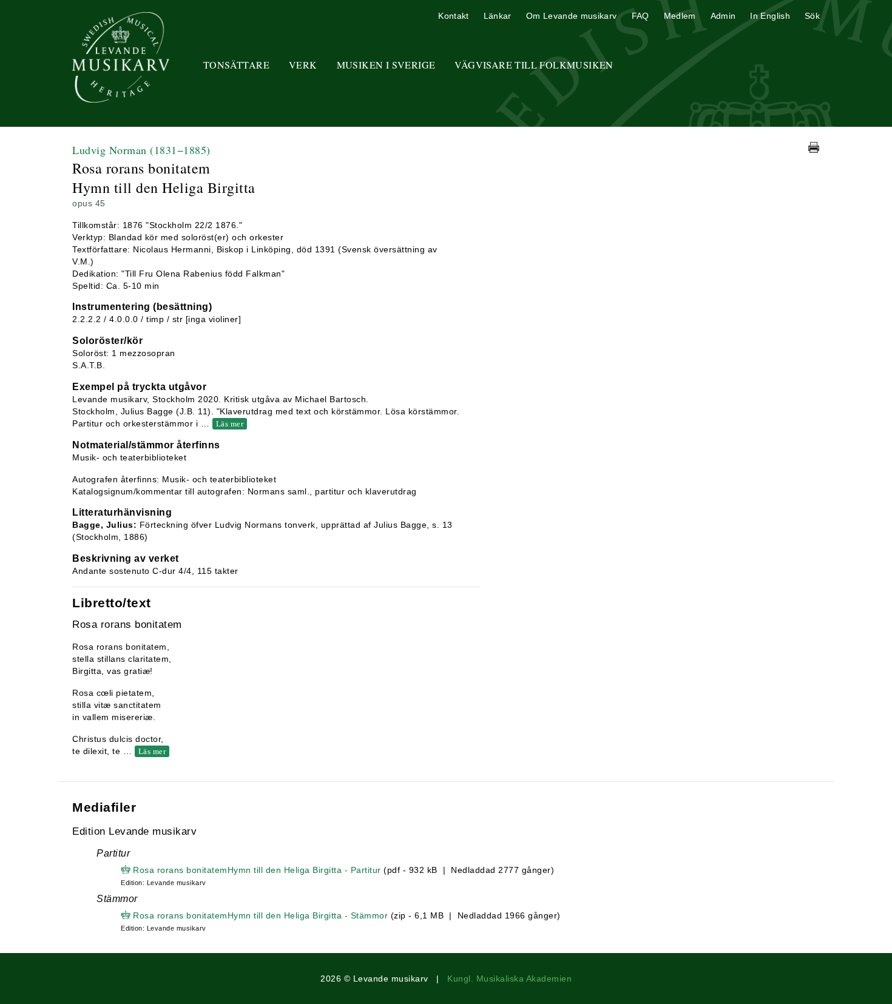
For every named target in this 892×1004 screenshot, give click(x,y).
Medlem (680, 16)
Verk (303, 64)
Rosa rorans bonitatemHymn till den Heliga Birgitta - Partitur (257, 870)
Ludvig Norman (141, 150)
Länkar (498, 16)
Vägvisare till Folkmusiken (533, 64)
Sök (812, 16)
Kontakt (453, 16)
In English (770, 16)
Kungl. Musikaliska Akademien (509, 978)
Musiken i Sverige (386, 64)
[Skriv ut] (814, 147)
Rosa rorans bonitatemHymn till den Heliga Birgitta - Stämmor (260, 915)
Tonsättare (236, 64)
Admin (723, 16)
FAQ (640, 16)
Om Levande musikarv (571, 16)
